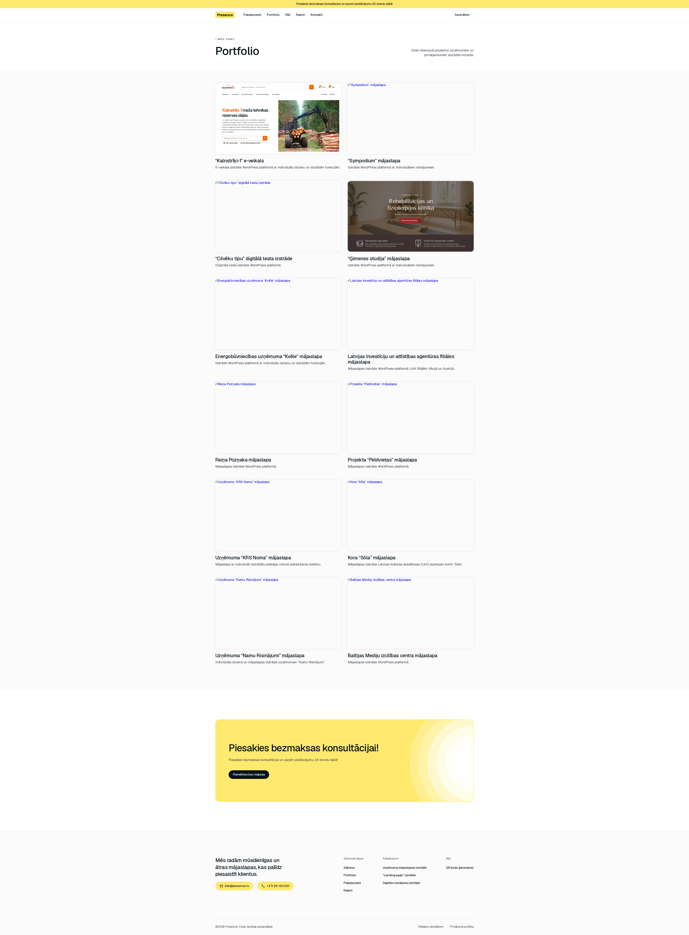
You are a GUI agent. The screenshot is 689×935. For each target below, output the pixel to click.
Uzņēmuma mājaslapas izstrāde (405, 868)
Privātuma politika (462, 927)
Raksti (300, 15)
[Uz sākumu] (225, 15)
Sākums (349, 868)
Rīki (287, 15)
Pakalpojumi (252, 15)
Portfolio (273, 15)
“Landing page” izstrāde (399, 875)
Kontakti (317, 15)
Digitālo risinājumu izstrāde (401, 883)
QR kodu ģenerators (460, 868)
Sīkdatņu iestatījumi (431, 927)
